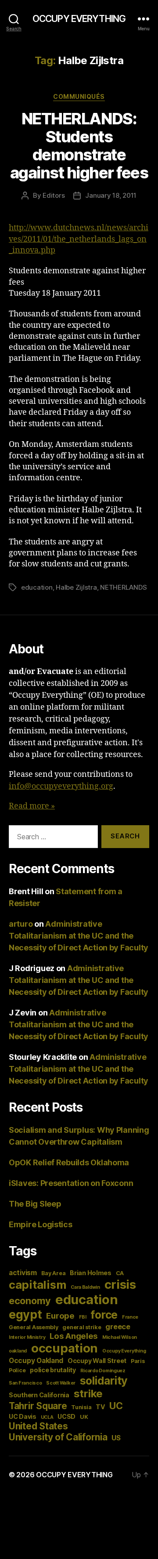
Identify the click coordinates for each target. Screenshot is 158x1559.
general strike (81, 1327)
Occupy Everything (124, 1351)
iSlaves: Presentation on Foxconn (71, 1183)
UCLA (47, 1417)
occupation (64, 1348)
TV (100, 1406)
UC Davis (22, 1416)
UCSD (66, 1416)
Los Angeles (74, 1336)
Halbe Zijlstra (76, 587)
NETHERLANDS (123, 587)
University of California (58, 1437)
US (115, 1438)
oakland (18, 1351)
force (104, 1314)
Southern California (39, 1395)
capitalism (37, 1284)
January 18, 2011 (110, 195)
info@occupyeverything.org (61, 786)
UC (115, 1405)
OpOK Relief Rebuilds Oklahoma (69, 1162)
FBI (82, 1317)
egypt (25, 1314)
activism (23, 1273)
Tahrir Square (38, 1405)
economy (30, 1300)
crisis (120, 1284)
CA (120, 1273)
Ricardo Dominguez (103, 1371)
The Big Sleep (35, 1203)
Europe (60, 1315)
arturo (20, 923)
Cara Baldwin (85, 1287)
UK (84, 1417)
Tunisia (81, 1407)
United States (38, 1426)
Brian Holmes (90, 1272)
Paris (138, 1361)
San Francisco (25, 1383)
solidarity (104, 1380)
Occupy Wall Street (97, 1360)
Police (17, 1370)
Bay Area (53, 1273)
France (130, 1317)
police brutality (53, 1370)
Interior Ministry (27, 1337)
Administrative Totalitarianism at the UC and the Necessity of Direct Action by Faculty (78, 935)
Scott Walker (60, 1383)
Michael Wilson (119, 1337)
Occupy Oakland (36, 1360)
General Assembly (33, 1327)
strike (88, 1393)
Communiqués (79, 96)
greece (117, 1326)
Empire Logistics (40, 1224)
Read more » (32, 806)
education (37, 587)
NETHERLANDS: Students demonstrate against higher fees (79, 145)
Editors (54, 195)
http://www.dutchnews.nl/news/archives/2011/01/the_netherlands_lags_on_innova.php (78, 239)
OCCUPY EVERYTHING (79, 18)
